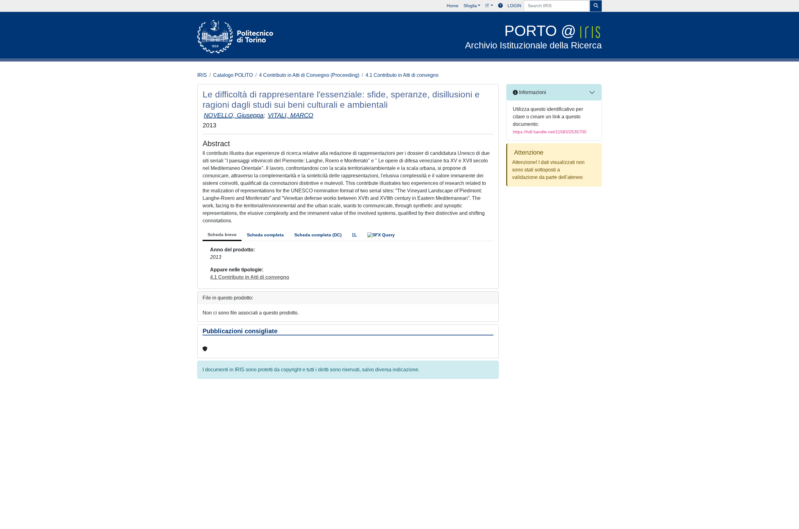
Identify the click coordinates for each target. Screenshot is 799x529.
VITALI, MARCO (290, 115)
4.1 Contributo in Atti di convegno (402, 75)
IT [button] (487, 5)
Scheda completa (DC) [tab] (318, 234)
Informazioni (532, 92)
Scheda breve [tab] (222, 234)
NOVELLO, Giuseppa (233, 115)
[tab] (354, 235)
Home (452, 5)
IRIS (202, 75)
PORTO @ (533, 36)
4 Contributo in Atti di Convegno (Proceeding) (309, 75)
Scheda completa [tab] (265, 234)
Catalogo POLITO (233, 75)
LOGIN (514, 5)
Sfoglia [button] (470, 5)
